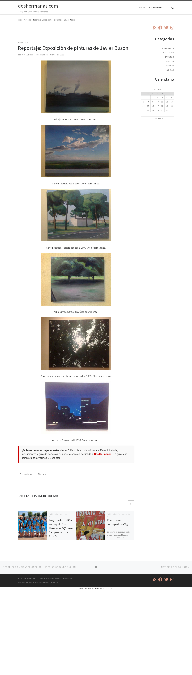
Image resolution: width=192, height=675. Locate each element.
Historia (169, 65)
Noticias (27, 20)
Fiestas (170, 61)
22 (148, 110)
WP (30, 582)
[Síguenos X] (166, 28)
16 (153, 106)
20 (172, 106)
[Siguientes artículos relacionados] (131, 504)
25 (162, 110)
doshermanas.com (33, 578)
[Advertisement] (76, 33)
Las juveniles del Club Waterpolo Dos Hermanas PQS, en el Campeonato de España (61, 528)
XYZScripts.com (108, 588)
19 (167, 106)
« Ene (155, 118)
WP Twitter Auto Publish (86, 588)
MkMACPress (27, 55)
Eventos (169, 57)
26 (167, 110)
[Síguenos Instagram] (172, 28)
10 (158, 101)
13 (172, 101)
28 (143, 114)
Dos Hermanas (103, 454)
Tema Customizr (51, 582)
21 (143, 110)
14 (143, 106)
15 (148, 106)
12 (167, 101)
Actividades (168, 48)
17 (158, 106)
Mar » (160, 118)
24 (158, 110)
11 (162, 101)
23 (153, 110)
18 (162, 106)
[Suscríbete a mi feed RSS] (154, 28)
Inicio (20, 20)
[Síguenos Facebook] (160, 28)
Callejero (168, 52)
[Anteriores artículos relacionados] (124, 504)
